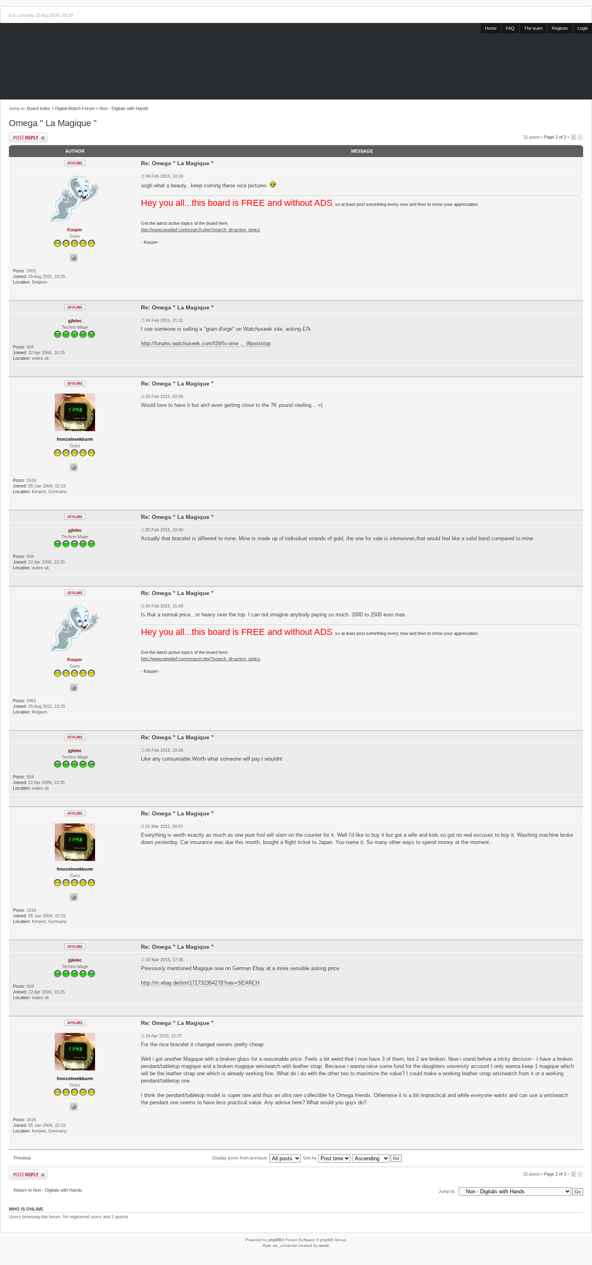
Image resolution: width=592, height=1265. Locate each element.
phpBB (275, 1240)
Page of (555, 137)
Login (583, 28)
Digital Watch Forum (75, 108)
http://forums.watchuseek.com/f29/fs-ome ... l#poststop (206, 343)
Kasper (74, 229)
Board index (38, 108)
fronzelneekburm (75, 439)
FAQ (510, 28)
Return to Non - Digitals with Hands (48, 1190)
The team (533, 28)
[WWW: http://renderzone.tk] (74, 467)
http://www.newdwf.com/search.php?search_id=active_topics (200, 229)
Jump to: (447, 1191)
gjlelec (75, 320)
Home (491, 28)
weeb (324, 1245)
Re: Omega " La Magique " (177, 163)
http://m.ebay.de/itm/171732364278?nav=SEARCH (200, 983)
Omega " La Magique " (53, 123)
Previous (22, 1157)
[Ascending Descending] (377, 1157)
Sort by (310, 1157)
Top (577, 295)
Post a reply (28, 138)
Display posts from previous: (240, 1157)
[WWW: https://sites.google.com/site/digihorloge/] (74, 258)
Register (560, 28)
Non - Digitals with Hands (124, 108)
